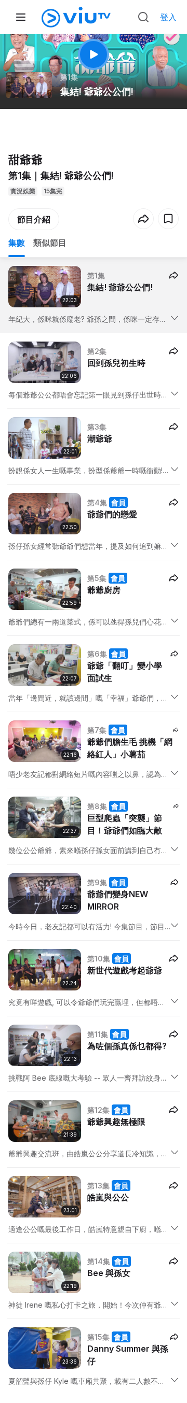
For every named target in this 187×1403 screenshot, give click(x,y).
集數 (16, 242)
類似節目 (49, 242)
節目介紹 (33, 219)
